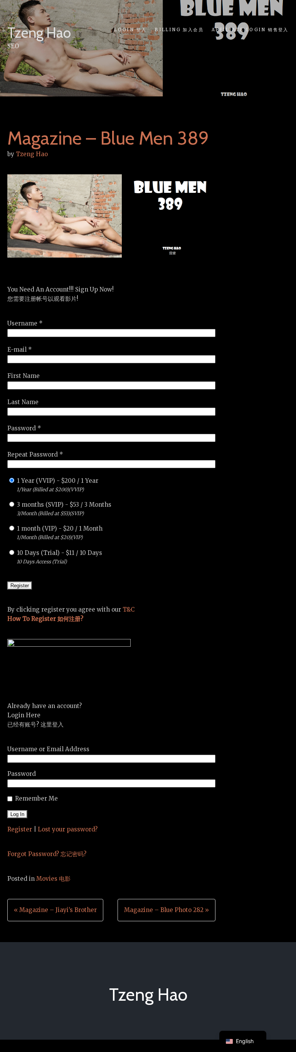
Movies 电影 (53, 878)
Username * (25, 323)
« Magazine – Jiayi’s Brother (55, 910)
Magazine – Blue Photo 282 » (166, 910)
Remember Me (36, 798)
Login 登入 (130, 29)
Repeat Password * (35, 454)
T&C (129, 609)
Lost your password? (68, 829)
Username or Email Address (48, 749)
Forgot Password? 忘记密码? (46, 854)
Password (21, 773)
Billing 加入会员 (179, 29)
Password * (24, 428)
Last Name (23, 402)
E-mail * (19, 349)
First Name (23, 375)
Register (19, 829)
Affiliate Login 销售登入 (250, 29)
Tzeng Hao (39, 32)
